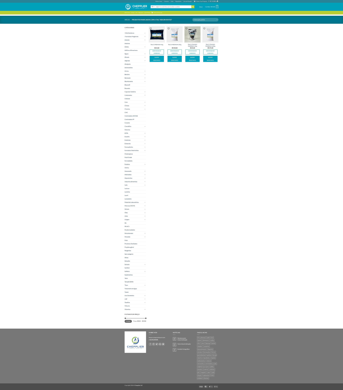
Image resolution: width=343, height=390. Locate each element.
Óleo (126, 212)
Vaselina (127, 302)
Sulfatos (127, 271)
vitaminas (205, 378)
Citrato (127, 105)
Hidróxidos (128, 174)
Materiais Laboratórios (132, 202)
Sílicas (126, 257)
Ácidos (127, 47)
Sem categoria (129, 254)
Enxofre (127, 136)
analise (212, 340)
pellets (212, 366)
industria (199, 358)
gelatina (209, 355)
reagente (203, 372)
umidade (199, 378)
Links (172, 1)
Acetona (127, 43)
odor (215, 363)
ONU (126, 216)
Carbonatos (128, 95)
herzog (214, 355)
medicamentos (201, 361)
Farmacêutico (129, 147)
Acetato (127, 40)
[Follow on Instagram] (210, 1)
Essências (128, 140)
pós (198, 372)
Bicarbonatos (129, 81)
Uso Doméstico (129, 295)
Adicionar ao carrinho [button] (156, 52)
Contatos (166, 1)
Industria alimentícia (131, 181)
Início (127, 20)
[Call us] (215, 1)
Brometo (127, 88)
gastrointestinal (201, 355)
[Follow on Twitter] (156, 344)
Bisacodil (127, 85)
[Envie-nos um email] (214, 1)
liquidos (213, 358)
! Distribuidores (129, 33)
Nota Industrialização (184, 344)
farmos (213, 352)
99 (198, 337)
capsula (213, 343)
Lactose (127, 188)
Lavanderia (128, 199)
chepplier (199, 346)
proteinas (212, 369)
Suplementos (129, 275)
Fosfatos (127, 164)
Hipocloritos (128, 178)
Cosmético (128, 126)
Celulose (127, 98)
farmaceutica (206, 352)
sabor (208, 372)
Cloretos (127, 109)
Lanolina (127, 192)
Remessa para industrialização (182, 339)
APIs (198, 343)
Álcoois (127, 57)
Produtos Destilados (131, 243)
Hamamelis (128, 171)
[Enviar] (192, 6)
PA (125, 223)
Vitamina (127, 309)
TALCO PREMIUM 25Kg (174, 44)
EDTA (126, 133)
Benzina (127, 74)
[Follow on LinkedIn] (217, 1)
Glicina (127, 168)
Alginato (127, 60)
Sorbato (127, 264)
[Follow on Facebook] (208, 1)
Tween (127, 292)
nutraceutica (200, 363)
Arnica (127, 71)
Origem (127, 219)
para (207, 366)
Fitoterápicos (129, 154)
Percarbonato (129, 233)
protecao (206, 369)
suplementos (206, 375)
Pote (126, 240)
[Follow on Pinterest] (163, 344)
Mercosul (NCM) (130, 206)
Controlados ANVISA (131, 116)
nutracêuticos (209, 363)
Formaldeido (128, 161)
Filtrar (128, 321)
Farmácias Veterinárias (132, 150)
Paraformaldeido (130, 230)
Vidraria (127, 306)
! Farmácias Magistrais (131, 36)
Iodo (126, 185)
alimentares (206, 340)
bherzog (208, 343)
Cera (126, 102)
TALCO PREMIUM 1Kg (157, 44)
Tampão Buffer (129, 282)
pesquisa (199, 369)
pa (204, 366)
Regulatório (178, 1)
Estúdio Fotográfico (183, 349)
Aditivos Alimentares (131, 50)
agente (199, 340)
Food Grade (128, 157)
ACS (212, 337)
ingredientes (207, 358)
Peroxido (127, 237)
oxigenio (199, 366)
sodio (213, 372)
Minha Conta (158, 1)
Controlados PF (129, 119)
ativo (203, 343)
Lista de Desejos (187, 1)
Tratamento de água (131, 288)
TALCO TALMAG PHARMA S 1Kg (192, 45)
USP (126, 299)
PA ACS (127, 226)
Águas (126, 54)
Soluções (127, 261)
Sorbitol (127, 268)
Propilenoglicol (129, 247)
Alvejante (128, 64)
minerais (209, 361)
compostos (206, 346)
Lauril (126, 195)
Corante (127, 123)
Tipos (126, 285)
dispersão (210, 349)
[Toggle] (145, 33)
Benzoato (128, 78)
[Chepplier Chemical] (136, 6)
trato (212, 375)
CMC (126, 112)
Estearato (128, 143)
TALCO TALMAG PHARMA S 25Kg (210, 45)
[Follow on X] (212, 1)
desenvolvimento (201, 349)
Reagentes (128, 250)
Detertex (127, 130)
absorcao (203, 337)
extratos (199, 352)
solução (199, 375)
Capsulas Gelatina (130, 92)
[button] (201, 7)
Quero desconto (156, 59)
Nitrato (127, 209)
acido (208, 337)
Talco (126, 278)
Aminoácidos (129, 67)
